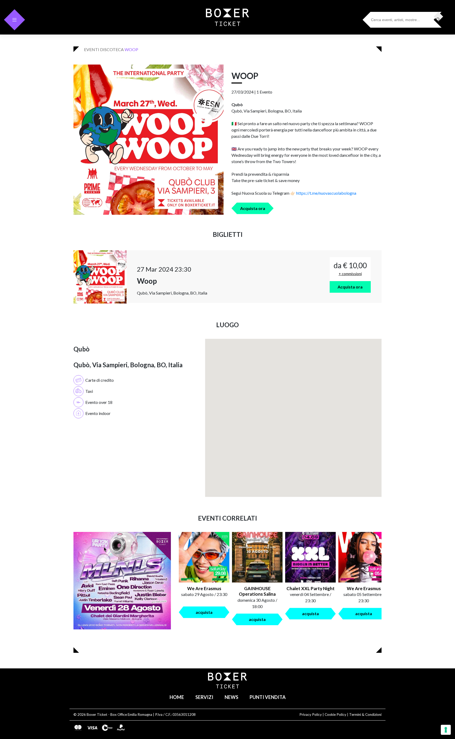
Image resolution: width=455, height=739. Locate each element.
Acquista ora (252, 208)
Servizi (204, 697)
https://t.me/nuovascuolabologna (326, 192)
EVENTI (91, 49)
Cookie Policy (335, 714)
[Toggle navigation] (14, 19)
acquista (204, 612)
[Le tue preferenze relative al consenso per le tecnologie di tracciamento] (446, 730)
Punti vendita (268, 697)
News (231, 697)
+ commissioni (350, 273)
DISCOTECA (112, 49)
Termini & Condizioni (365, 714)
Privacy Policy (310, 714)
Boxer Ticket (97, 714)
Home (177, 697)
